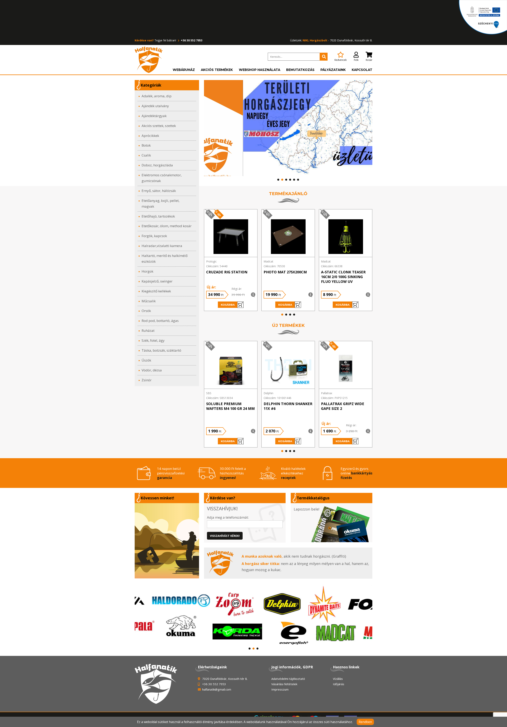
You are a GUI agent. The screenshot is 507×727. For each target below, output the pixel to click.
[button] (278, 180)
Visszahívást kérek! (225, 536)
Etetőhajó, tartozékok (158, 216)
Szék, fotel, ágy (153, 340)
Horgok (147, 271)
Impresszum (280, 689)
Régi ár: (237, 289)
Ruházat (148, 330)
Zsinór (147, 380)
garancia (164, 477)
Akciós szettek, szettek (159, 125)
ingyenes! (228, 477)
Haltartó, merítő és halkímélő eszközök (165, 258)
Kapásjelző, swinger (157, 281)
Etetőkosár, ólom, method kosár (167, 226)
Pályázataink (333, 70)
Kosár (369, 60)
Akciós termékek (217, 70)
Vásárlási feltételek (284, 684)
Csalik (146, 155)
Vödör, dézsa (152, 370)
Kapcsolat (362, 70)
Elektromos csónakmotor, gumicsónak (162, 178)
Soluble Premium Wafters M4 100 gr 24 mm (230, 406)
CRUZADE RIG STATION (226, 272)
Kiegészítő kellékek (156, 291)
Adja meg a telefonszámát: (228, 517)
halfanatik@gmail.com (216, 689)
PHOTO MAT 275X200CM (285, 272)
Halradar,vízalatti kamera (162, 245)
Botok (146, 145)
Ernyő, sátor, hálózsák (159, 190)
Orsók (146, 310)
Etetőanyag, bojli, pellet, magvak (160, 203)
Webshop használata (259, 70)
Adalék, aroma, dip (157, 96)
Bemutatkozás (300, 70)
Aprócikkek (150, 135)
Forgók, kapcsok (154, 236)
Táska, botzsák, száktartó (161, 350)
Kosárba (228, 304)
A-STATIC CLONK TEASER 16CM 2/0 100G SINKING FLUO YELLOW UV (343, 277)
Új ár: (211, 287)
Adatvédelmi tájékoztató (288, 679)
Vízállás (338, 679)
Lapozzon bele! (306, 509)
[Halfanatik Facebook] (167, 540)
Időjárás (338, 684)
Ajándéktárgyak (154, 116)
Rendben (365, 722)
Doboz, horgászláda (157, 165)
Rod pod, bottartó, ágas (160, 320)
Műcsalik (149, 301)
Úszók (146, 360)
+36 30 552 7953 (191, 40)
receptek (288, 477)
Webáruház (184, 70)
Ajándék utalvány (155, 106)
